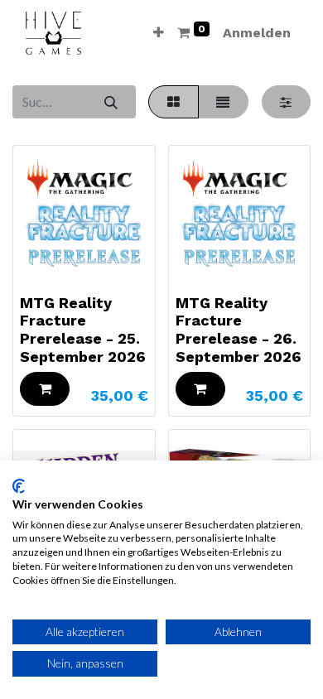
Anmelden (257, 33)
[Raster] (173, 101)
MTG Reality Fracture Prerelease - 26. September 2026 (238, 329)
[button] (159, 33)
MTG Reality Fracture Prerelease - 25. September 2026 (83, 329)
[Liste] (223, 101)
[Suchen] (110, 101)
